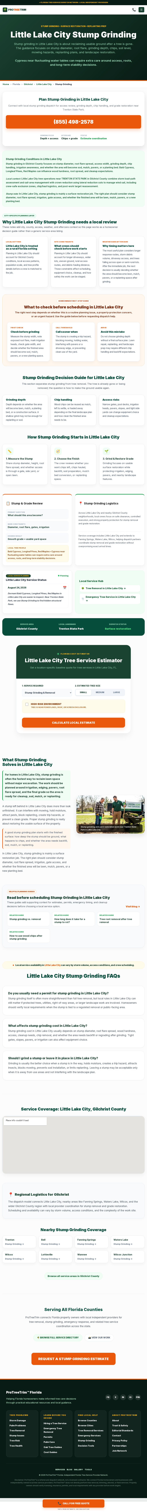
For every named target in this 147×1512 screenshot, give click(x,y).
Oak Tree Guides (53, 1447)
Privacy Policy (119, 1440)
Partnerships (119, 1446)
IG (130, 1397)
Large (116, 692)
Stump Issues (16, 1435)
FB (108, 1397)
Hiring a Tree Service (55, 1423)
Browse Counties (87, 1420)
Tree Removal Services (90, 1430)
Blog (69, 1469)
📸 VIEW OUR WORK (99, 1337)
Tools (88, 1469)
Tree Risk (14, 1440)
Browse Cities (85, 1425)
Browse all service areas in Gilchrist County (73, 1276)
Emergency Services (89, 1435)
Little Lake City (44, 84)
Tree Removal (17, 1430)
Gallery (78, 1469)
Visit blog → (133, 906)
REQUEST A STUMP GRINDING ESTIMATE (73, 1359)
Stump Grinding (86, 1440)
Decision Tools (86, 1446)
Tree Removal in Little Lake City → (103, 588)
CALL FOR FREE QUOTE (73, 1503)
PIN (138, 1397)
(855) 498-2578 (73, 122)
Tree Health (15, 1446)
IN (123, 1397)
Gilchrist (28, 84)
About (115, 1420)
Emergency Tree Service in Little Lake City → (108, 598)
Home (6, 84)
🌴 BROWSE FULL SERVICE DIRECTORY (58, 1337)
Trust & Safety (120, 1425)
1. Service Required (32, 686)
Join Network (119, 1451)
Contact (116, 1435)
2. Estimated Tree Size (87, 686)
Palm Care (49, 1442)
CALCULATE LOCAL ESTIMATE (73, 722)
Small (83, 692)
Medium (100, 692)
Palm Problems (17, 1425)
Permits (48, 1437)
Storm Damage (17, 1420)
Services (60, 1469)
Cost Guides (50, 1452)
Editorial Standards (122, 1430)
